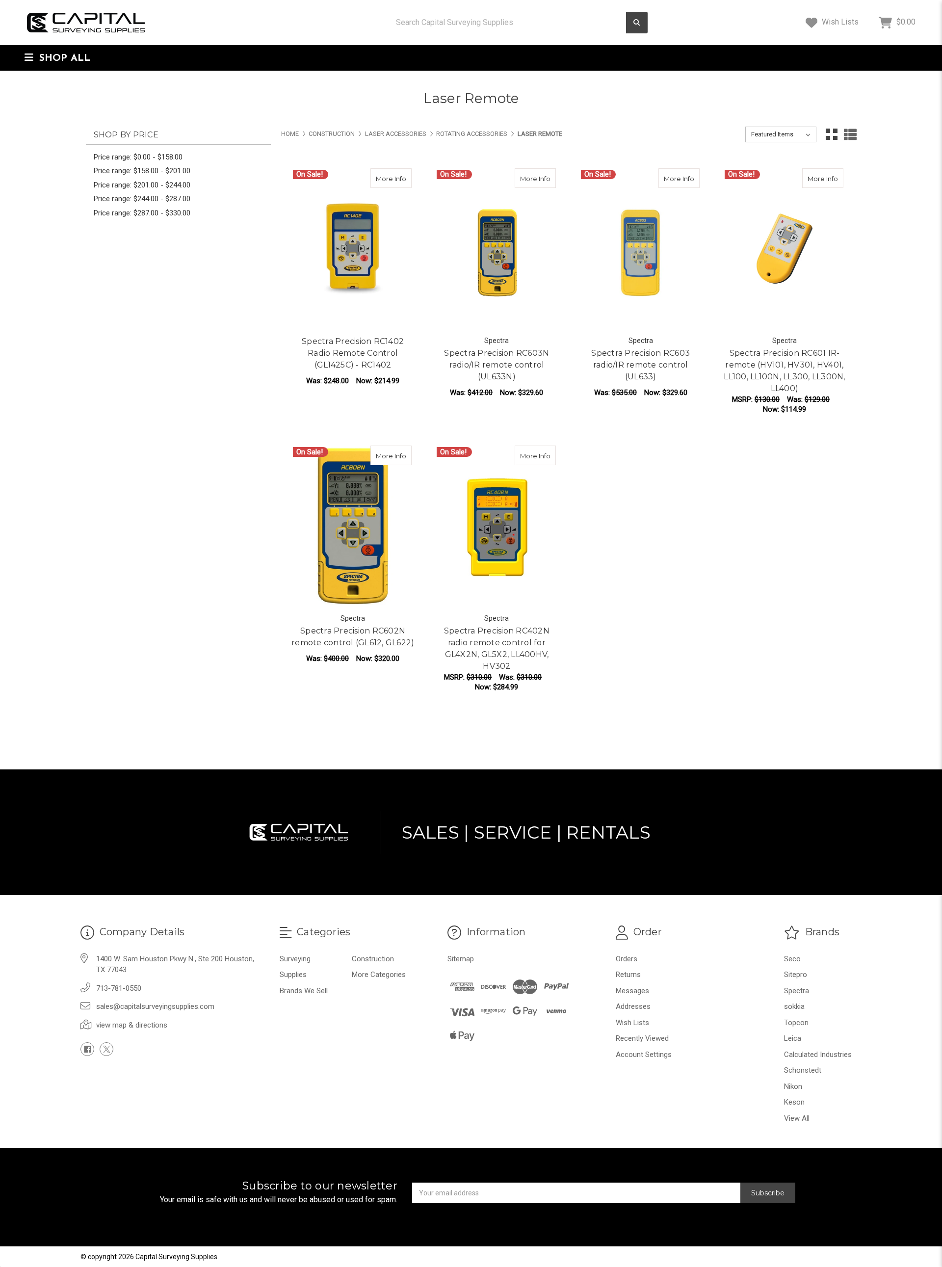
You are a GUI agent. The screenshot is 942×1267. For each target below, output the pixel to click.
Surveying (295, 958)
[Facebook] (87, 1049)
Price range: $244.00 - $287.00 (142, 198)
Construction (373, 958)
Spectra (796, 990)
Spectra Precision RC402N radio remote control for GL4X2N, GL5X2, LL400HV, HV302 (497, 648)
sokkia (794, 1006)
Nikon (793, 1086)
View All (797, 1118)
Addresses (633, 1006)
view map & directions (131, 1025)
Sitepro (795, 974)
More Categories (379, 974)
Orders (626, 958)
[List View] (850, 134)
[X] (106, 1049)
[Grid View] (831, 134)
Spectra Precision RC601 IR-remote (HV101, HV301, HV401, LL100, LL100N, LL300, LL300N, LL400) (784, 370)
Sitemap (460, 958)
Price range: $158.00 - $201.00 (142, 170)
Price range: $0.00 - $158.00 (138, 157)
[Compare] (401, 178)
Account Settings (644, 1054)
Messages (632, 990)
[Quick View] (382, 178)
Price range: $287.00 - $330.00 (142, 213)
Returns (628, 974)
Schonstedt (802, 1070)
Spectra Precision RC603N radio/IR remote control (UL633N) (496, 364)
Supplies (293, 974)
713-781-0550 (118, 988)
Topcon (796, 1022)
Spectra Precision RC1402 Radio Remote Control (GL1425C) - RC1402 (353, 353)
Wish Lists (839, 21)
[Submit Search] (637, 23)
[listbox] (781, 134)
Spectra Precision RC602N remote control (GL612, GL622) (352, 636)
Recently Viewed (642, 1038)
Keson (794, 1102)
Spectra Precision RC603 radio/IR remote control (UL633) (640, 364)
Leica (792, 1038)
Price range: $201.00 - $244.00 (142, 185)
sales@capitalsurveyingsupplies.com (155, 1006)
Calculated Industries (818, 1054)
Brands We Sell (304, 990)
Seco (792, 958)
